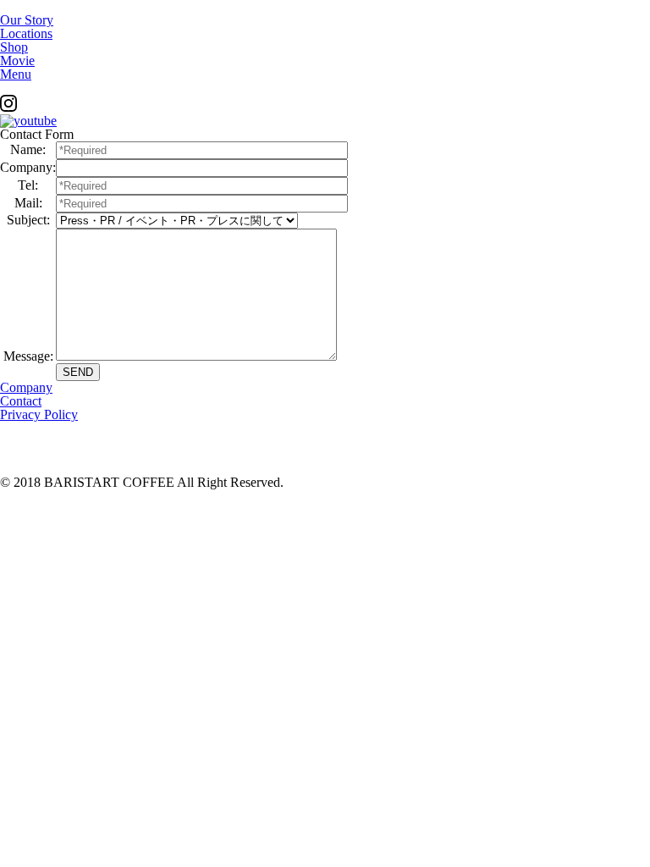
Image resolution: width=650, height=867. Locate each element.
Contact (20, 401)
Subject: (28, 220)
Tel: (28, 185)
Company (26, 387)
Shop (14, 47)
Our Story (26, 20)
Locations (26, 33)
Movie (17, 60)
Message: (28, 356)
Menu (15, 74)
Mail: (28, 203)
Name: (28, 149)
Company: (28, 167)
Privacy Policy (39, 414)
